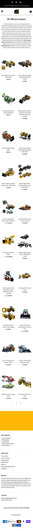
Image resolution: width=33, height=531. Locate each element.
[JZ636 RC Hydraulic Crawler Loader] (8, 382)
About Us (3, 464)
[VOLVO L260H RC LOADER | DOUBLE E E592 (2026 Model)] (25, 63)
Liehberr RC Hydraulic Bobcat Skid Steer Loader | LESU (24, 327)
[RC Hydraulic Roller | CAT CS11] (25, 382)
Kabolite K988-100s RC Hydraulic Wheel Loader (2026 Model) (25, 185)
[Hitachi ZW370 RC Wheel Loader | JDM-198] (25, 207)
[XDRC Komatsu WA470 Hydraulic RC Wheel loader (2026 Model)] (25, 136)
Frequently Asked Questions (8, 466)
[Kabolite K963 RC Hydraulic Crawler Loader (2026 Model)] (8, 171)
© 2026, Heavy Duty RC (16, 514)
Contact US (4, 468)
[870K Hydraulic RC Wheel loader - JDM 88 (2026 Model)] (25, 240)
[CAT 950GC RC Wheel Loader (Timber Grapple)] (8, 313)
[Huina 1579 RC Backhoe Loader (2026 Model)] (8, 99)
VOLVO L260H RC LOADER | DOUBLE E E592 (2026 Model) (24, 77)
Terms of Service (5, 458)
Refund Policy (4, 462)
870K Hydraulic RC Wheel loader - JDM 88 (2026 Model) (25, 254)
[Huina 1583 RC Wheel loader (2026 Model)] (8, 63)
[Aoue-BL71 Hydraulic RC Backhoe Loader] (8, 349)
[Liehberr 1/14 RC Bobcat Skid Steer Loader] (25, 349)
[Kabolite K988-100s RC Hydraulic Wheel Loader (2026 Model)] (25, 171)
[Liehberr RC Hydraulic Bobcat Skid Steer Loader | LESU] (25, 313)
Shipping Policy (5, 460)
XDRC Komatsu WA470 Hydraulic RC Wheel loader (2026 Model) (24, 150)
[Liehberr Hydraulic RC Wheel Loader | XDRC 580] (8, 207)
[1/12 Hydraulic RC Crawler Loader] (25, 276)
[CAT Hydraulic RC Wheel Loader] (8, 240)
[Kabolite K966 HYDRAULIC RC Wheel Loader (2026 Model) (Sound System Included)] (25, 99)
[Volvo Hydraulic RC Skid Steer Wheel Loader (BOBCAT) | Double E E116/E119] (8, 276)
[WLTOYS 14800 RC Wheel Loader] (8, 136)
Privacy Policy (4, 456)
